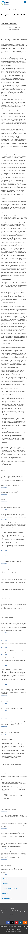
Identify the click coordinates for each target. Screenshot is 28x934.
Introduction (9, 33)
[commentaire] (4, 472)
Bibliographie (5, 893)
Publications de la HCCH (7, 890)
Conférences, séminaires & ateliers (9, 888)
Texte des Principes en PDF (10, 23)
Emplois (11, 914)
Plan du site (22, 909)
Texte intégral (5, 880)
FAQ (2, 912)
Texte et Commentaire (17, 33)
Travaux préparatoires (6, 885)
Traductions (4, 896)
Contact (2, 907)
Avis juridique (22, 911)
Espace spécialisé (5, 878)
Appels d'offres (23, 907)
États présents (5, 883)
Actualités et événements (7, 898)
